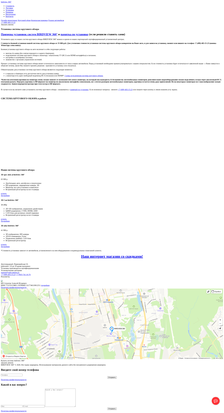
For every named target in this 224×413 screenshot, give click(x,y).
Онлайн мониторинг (9, 20)
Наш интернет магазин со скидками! (112, 256)
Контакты (9, 16)
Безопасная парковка (39, 20)
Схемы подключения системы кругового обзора (84, 76)
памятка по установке (74, 34)
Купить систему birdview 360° (13, 361)
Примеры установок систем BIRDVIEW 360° (29, 34)
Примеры (9, 12)
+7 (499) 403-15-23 (125, 90)
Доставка (9, 8)
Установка (10, 10)
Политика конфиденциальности (13, 287)
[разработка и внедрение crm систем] (2, 281)
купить (4, 193)
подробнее (45, 285)
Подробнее (5, 196)
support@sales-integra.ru (10, 273)
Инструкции (11, 14)
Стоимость (10, 6)
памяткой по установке (79, 90)
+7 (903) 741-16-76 (23, 275)
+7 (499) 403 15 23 (8, 22)
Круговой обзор (24, 20)
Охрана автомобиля (56, 20)
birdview (6, 2)
